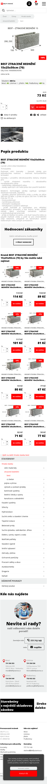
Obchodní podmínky (8, 752)
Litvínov (27, 734)
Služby (2, 749)
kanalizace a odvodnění (14, 498)
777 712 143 (28, 747)
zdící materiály (10, 468)
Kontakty (3, 747)
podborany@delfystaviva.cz (36, 686)
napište (37, 647)
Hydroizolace (7, 512)
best (21, 21)
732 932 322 (31, 678)
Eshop (14, 16)
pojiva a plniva (10, 483)
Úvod (4, 16)
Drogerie (5, 571)
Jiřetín (26, 736)
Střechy (5, 507)
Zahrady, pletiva (8, 553)
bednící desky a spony (13, 494)
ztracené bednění (9, 21)
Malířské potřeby (9, 539)
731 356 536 (31, 663)
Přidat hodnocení (24, 242)
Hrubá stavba (26, 16)
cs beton (10, 479)
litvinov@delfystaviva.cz (35, 671)
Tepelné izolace (8, 521)
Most (26, 732)
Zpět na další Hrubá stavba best (15, 455)
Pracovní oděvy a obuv (11, 562)
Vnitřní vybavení (8, 548)
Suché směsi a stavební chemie (15, 516)
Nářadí (5, 576)
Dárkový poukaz (8, 586)
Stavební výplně (8, 544)
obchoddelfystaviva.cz (33, 750)
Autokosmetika (8, 567)
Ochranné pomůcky (10, 557)
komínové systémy (12, 491)
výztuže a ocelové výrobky (15, 487)
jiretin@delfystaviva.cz (13, 686)
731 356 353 (10, 663)
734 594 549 (10, 678)
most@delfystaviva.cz (13, 671)
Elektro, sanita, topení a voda (14, 535)
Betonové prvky (8, 525)
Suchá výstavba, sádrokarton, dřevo (17, 530)
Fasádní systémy (9, 502)
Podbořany (28, 739)
